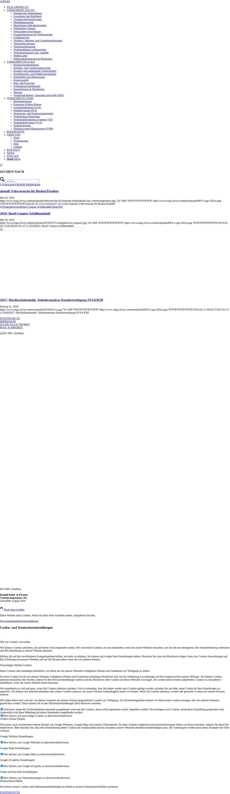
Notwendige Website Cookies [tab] (16, 665)
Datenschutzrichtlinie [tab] (11, 780)
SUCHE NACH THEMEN (15, 324)
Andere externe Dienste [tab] (12, 718)
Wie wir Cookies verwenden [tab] (15, 641)
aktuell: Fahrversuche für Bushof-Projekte (29, 191)
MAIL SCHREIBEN (11, 327)
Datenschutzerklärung (26, 621)
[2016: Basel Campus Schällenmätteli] (31, 206)
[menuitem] (118, 7)
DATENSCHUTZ (10, 318)
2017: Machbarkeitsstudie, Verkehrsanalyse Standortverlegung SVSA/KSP (51, 300)
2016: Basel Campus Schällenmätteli (25, 213)
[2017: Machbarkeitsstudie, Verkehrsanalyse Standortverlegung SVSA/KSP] (41, 229)
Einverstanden (7, 621)
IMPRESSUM (8, 321)
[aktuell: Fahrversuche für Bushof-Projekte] (20, 184)
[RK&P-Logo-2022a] (5, 1)
